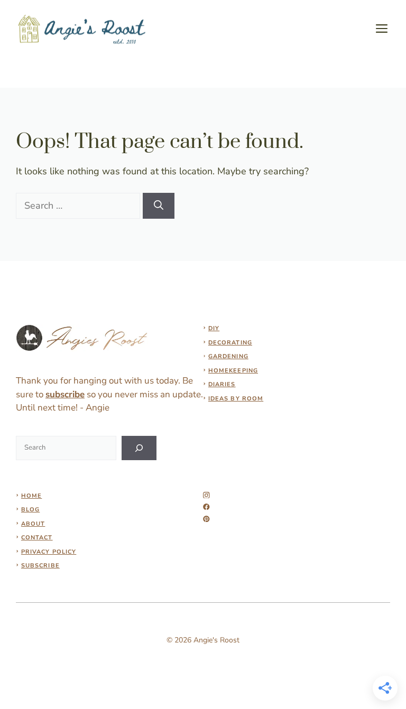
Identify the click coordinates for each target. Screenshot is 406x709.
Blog (30, 510)
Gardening (228, 356)
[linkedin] (206, 519)
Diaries (222, 384)
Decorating (230, 343)
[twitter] (206, 506)
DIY (213, 328)
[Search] (158, 206)
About (33, 524)
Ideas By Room (235, 399)
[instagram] (206, 495)
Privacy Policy (48, 552)
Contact (37, 538)
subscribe (65, 394)
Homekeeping (233, 371)
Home (31, 496)
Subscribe (40, 566)
